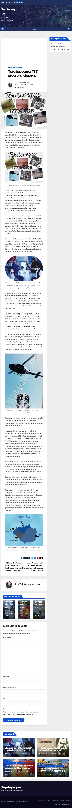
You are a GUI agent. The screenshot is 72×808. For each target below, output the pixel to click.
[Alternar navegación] (34, 28)
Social (49, 800)
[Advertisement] (24, 51)
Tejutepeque (18, 67)
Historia (11, 67)
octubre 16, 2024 (12, 771)
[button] (65, 29)
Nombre (6, 676)
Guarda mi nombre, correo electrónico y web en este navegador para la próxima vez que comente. (20, 713)
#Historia (30, 84)
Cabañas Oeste (44, 765)
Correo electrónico (9, 687)
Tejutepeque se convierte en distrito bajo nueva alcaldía (53, 770)
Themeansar (4, 803)
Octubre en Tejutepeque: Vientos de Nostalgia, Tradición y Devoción (19, 768)
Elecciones (57, 804)
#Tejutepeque (19, 87)
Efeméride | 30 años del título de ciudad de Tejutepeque (18, 750)
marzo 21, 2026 (11, 753)
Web (4, 698)
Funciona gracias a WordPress (9, 801)
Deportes (62, 800)
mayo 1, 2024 (45, 774)
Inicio (39, 800)
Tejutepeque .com (24, 82)
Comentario (7, 638)
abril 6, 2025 (45, 753)
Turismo (68, 800)
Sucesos (55, 800)
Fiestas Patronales (10, 763)
